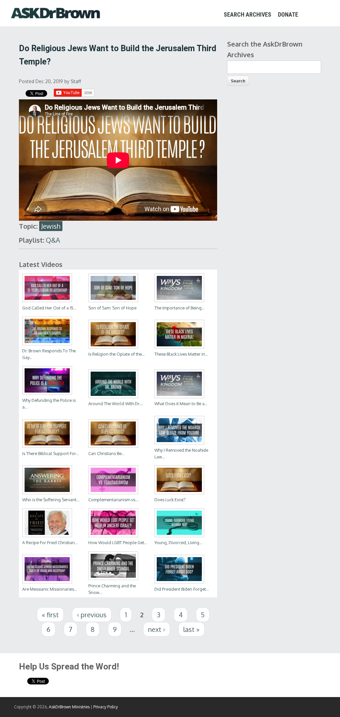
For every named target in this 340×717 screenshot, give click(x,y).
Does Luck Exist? (170, 499)
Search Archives (247, 14)
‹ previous (92, 614)
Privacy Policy (105, 706)
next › (156, 629)
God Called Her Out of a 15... (49, 307)
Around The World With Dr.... (115, 403)
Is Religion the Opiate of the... (116, 354)
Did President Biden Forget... (181, 589)
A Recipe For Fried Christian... (50, 542)
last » (191, 629)
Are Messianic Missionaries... (49, 589)
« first (50, 614)
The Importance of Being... (179, 307)
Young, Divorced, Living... (178, 542)
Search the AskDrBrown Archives (264, 49)
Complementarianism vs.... (113, 499)
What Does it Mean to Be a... (181, 403)
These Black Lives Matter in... (181, 354)
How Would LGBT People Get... (117, 542)
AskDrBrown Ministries (69, 706)
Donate (288, 14)
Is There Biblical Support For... (50, 453)
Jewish (50, 226)
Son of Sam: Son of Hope (112, 307)
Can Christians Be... (106, 453)
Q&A (53, 240)
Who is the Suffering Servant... (50, 499)
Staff (76, 81)
